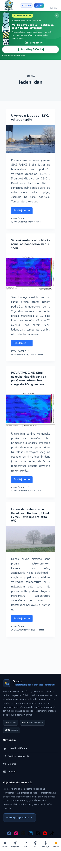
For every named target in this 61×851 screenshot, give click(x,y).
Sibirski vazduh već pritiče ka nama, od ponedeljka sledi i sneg (30, 244)
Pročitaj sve (23, 211)
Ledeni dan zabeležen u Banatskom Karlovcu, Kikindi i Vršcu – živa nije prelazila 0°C (30, 515)
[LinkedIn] (31, 833)
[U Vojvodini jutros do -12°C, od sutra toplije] (30, 139)
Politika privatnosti (18, 756)
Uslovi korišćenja (17, 748)
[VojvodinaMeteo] (8, 5)
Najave (28, 5)
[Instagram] (16, 833)
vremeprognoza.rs (17, 817)
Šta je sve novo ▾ (33, 43)
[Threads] (23, 833)
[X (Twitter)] (38, 833)
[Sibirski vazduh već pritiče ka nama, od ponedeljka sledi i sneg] (30, 271)
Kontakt (12, 771)
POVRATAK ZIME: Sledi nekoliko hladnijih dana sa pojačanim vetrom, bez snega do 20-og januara (28, 378)
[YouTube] (45, 833)
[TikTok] (52, 833)
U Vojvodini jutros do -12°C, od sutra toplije (30, 117)
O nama (12, 763)
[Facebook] (9, 833)
